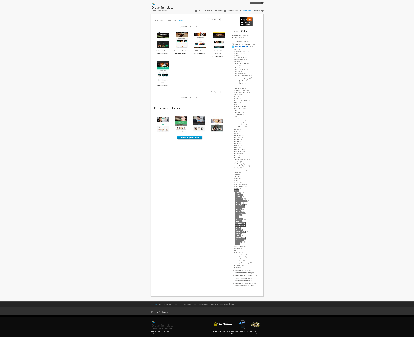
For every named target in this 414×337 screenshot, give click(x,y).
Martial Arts (237, 141)
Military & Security (239, 149)
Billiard (238, 203)
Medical (236, 143)
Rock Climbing (240, 223)
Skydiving (239, 229)
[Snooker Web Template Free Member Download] (182, 47)
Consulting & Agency (240, 80)
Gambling (236, 110)
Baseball (238, 197)
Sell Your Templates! (165, 304)
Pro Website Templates (243, 44)
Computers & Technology (241, 76)
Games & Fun (238, 112)
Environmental (238, 94)
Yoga (237, 244)
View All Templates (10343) (189, 137)
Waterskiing (239, 240)
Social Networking (239, 186)
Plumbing (236, 168)
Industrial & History (239, 125)
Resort (236, 174)
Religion (236, 172)
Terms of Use (224, 304)
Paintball (238, 221)
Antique (236, 55)
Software (236, 188)
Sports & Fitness (238, 246)
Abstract (236, 49)
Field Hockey (240, 213)
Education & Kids (239, 88)
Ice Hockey (239, 219)
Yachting (238, 242)
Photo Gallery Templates (244, 275)
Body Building (240, 207)
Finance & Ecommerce (240, 100)
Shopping (236, 182)
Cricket (236, 86)
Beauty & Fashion (239, 59)
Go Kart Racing (238, 114)
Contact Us (178, 304)
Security (236, 180)
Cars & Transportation (240, 63)
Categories (219, 11)
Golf (237, 217)
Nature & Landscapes (240, 160)
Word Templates (241, 278)
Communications (239, 74)
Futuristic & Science (239, 108)
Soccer (238, 233)
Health (236, 117)
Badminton (239, 195)
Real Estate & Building (240, 170)
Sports (175, 20)
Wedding (236, 267)
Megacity (236, 145)
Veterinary (237, 259)
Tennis (236, 250)
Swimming (237, 248)
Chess (235, 67)
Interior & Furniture (239, 127)
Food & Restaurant (239, 106)
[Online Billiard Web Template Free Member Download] (163, 76)
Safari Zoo (237, 178)
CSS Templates (240, 42)
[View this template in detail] (163, 132)
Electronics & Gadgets (240, 90)
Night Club (237, 162)
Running (236, 176)
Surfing (238, 235)
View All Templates (238, 35)
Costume (236, 82)
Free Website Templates (244, 286)
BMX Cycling (240, 205)
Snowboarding (240, 231)
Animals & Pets (238, 53)
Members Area (255, 3)
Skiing (238, 227)
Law (235, 133)
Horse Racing (238, 123)
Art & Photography (239, 57)
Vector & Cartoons (239, 257)
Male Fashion (238, 137)
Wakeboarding (240, 238)
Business (236, 61)
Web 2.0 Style (238, 261)
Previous (184, 26)
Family (236, 96)
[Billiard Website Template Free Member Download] (163, 47)
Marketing (236, 139)
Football (238, 215)
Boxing (238, 211)
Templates (157, 20)
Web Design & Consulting (241, 263)
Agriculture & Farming (240, 51)
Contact (257, 11)
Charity (236, 65)
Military (236, 147)
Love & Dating (238, 135)
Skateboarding (240, 225)
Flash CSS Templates (243, 273)
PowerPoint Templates (243, 283)
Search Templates (238, 37)
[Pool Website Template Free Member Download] (200, 47)
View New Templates (205, 11)
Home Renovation (239, 121)
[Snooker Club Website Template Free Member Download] (219, 47)
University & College (240, 255)
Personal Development (240, 166)
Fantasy (236, 98)
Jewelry (236, 131)
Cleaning (236, 71)
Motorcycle (237, 153)
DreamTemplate (162, 7)
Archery (238, 192)
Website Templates (166, 20)
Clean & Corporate (239, 69)
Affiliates (187, 304)
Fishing (236, 102)
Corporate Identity (242, 280)
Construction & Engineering (242, 78)
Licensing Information (200, 304)
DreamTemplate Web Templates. (160, 331)
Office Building (238, 164)
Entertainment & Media (240, 92)
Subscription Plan (234, 11)
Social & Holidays (239, 184)
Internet (236, 129)
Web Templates (239, 331)
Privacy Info (214, 304)
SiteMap (233, 304)
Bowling (238, 209)
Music (235, 155)
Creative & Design (239, 84)
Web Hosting (237, 265)
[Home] (196, 11)
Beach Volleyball (241, 201)
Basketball (239, 199)
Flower (236, 104)
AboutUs (154, 304)
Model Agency (238, 151)
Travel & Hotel (238, 253)
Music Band (237, 158)
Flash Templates (241, 270)
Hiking (235, 119)
